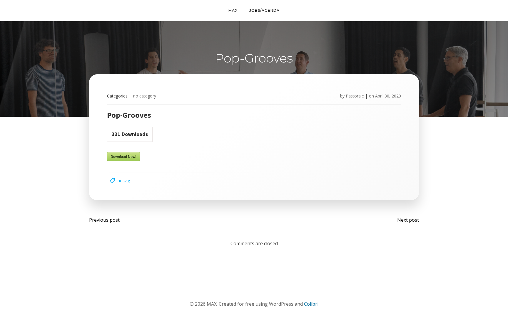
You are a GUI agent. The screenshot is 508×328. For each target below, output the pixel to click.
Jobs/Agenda (264, 10)
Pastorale (355, 96)
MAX (233, 10)
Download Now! (123, 156)
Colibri (311, 304)
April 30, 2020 (388, 96)
